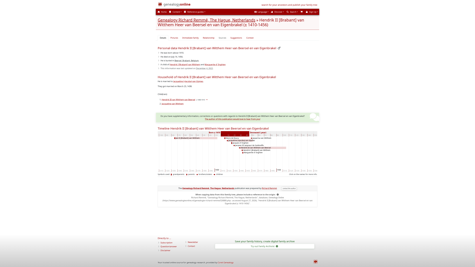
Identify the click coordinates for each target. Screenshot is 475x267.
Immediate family (190, 37)
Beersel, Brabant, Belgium (187, 60)
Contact (191, 246)
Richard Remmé (269, 188)
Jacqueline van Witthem (173, 103)
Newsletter (193, 242)
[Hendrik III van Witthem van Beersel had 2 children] (207, 99)
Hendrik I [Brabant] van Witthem (185, 64)
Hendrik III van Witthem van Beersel (178, 99)
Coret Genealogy (226, 262)
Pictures (174, 37)
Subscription (166, 242)
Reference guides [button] (195, 12)
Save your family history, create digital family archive (265, 241)
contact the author (289, 188)
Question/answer (169, 246)
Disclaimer (165, 250)
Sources (222, 37)
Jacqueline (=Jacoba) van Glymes (188, 81)
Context (250, 37)
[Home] (315, 261)
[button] (261, 12)
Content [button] (176, 12)
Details (163, 37)
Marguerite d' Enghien (215, 64)
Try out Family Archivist (263, 246)
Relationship (208, 37)
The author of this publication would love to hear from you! (232, 119)
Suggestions (236, 37)
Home (163, 12)
